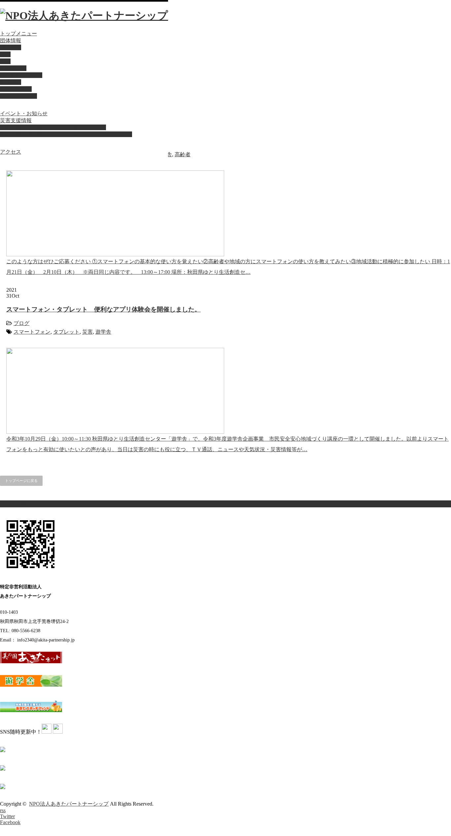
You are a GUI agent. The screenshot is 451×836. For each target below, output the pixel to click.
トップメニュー (18, 33)
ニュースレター (18, 96)
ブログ (21, 323)
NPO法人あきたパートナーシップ (69, 804)
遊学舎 (103, 332)
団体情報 (10, 40)
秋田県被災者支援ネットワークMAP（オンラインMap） (66, 134)
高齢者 (183, 154)
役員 (5, 61)
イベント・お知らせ (24, 113)
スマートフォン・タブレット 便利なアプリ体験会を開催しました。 (103, 309)
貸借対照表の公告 (21, 75)
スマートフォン (32, 332)
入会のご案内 (16, 89)
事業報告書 (13, 68)
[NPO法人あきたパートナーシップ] (84, 15)
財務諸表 (10, 82)
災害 (87, 332)
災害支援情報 (16, 120)
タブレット (66, 332)
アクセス (10, 152)
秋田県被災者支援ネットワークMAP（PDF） (53, 127)
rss (3, 810)
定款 (5, 54)
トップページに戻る (21, 481)
